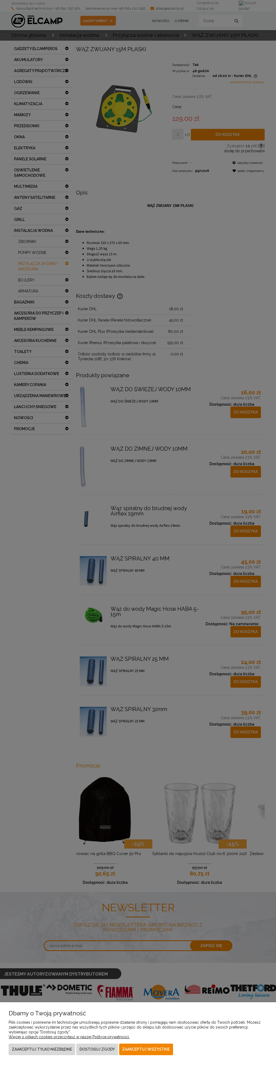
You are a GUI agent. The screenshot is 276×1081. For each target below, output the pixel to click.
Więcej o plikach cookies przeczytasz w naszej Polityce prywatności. (69, 1037)
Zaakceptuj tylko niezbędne (42, 1049)
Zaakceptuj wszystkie (146, 1049)
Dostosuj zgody (97, 1049)
